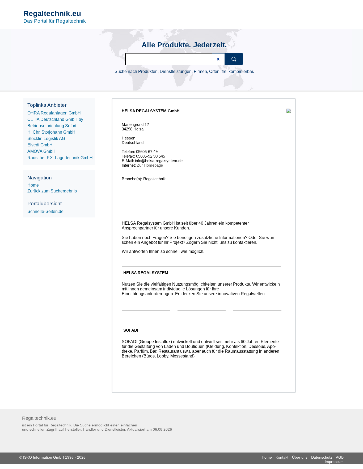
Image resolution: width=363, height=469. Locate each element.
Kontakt (282, 457)
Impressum (334, 461)
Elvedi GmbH (40, 145)
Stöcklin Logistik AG (46, 138)
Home (267, 457)
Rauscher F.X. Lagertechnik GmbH (60, 157)
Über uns (299, 457)
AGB (340, 457)
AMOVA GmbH (41, 151)
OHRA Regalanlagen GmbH (54, 113)
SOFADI (130, 330)
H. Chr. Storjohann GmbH (51, 132)
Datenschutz (321, 457)
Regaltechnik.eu (52, 13)
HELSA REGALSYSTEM (145, 272)
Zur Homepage (150, 165)
